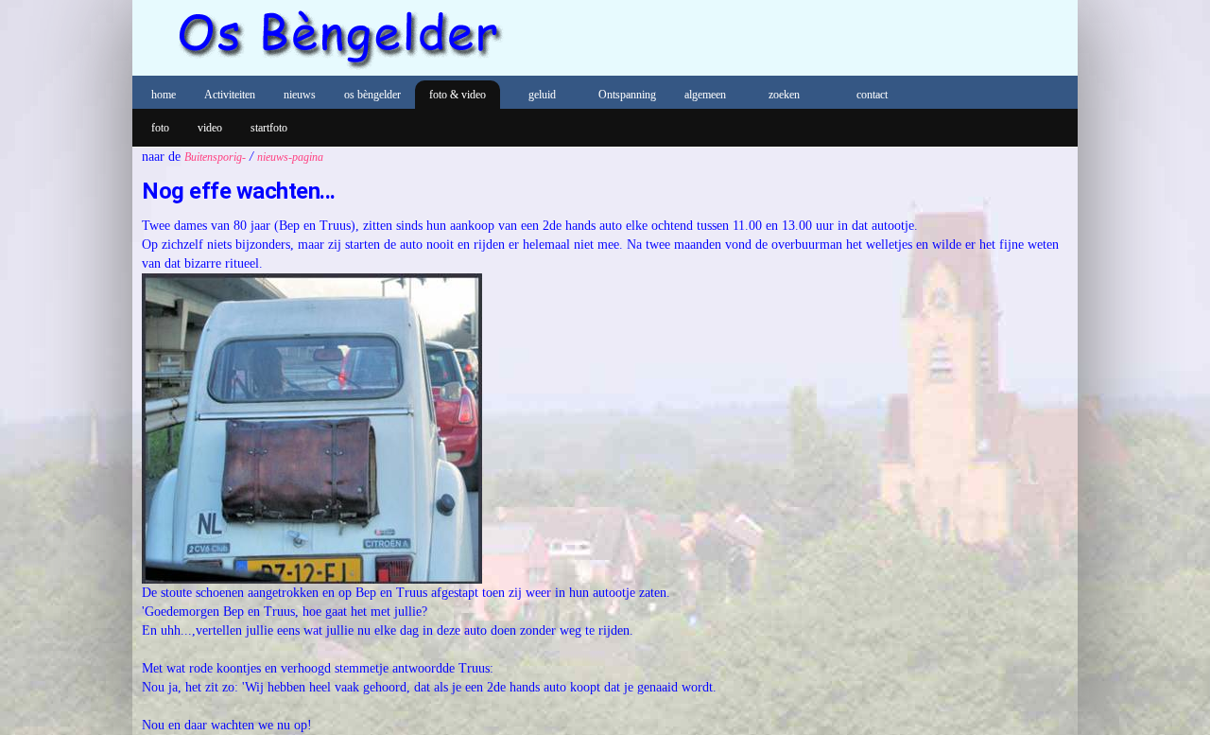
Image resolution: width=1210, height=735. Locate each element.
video (210, 127)
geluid (542, 94)
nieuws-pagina (290, 157)
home (163, 94)
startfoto (269, 127)
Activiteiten (229, 94)
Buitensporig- (215, 157)
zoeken (784, 94)
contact (872, 94)
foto (160, 127)
